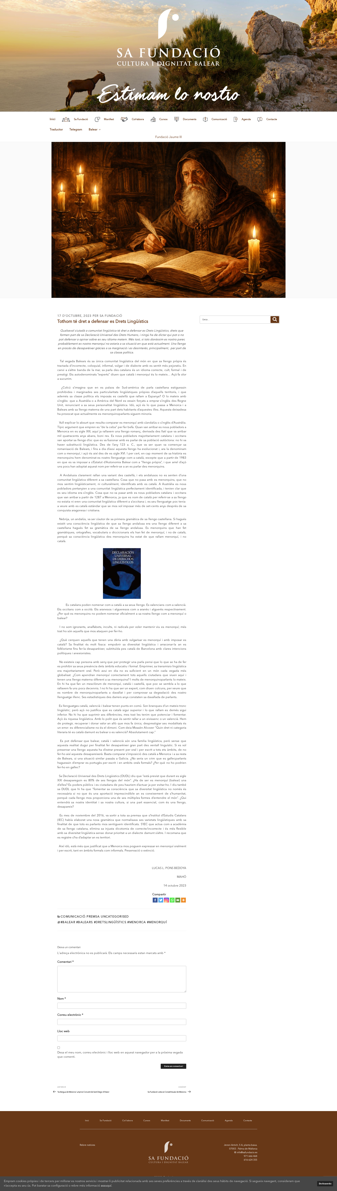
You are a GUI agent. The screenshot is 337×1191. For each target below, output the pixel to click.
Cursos (146, 1121)
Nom (61, 998)
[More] (183, 900)
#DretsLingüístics (110, 922)
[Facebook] (155, 900)
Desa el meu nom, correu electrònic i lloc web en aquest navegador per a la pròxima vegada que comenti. (120, 1055)
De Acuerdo (325, 1183)
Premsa (93, 916)
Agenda (229, 1121)
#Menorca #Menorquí (147, 922)
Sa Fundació (111, 316)
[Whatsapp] (172, 900)
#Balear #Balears (77, 922)
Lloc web (63, 1031)
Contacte (247, 1121)
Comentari (65, 962)
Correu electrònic (70, 1015)
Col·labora (127, 1121)
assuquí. (106, 1185)
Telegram (75, 129)
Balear (93, 129)
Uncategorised (115, 916)
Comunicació (73, 916)
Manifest (165, 1121)
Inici (52, 119)
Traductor (56, 129)
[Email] (177, 900)
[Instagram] (166, 900)
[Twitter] (160, 900)
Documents (185, 1121)
